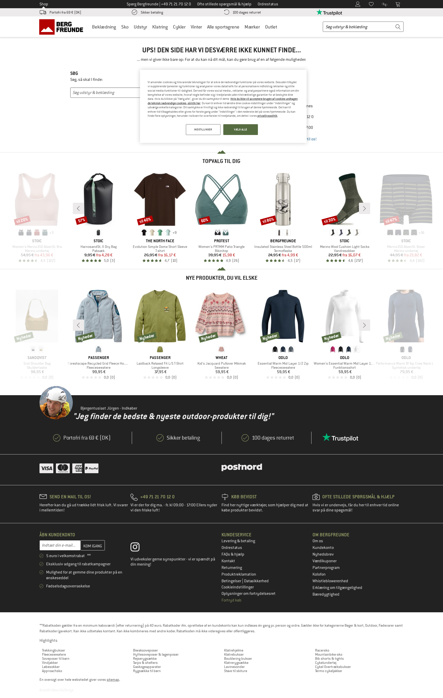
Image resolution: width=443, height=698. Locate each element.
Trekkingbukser (53, 650)
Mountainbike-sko (328, 654)
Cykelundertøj (325, 662)
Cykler (179, 27)
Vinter (196, 27)
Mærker (252, 27)
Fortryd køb (231, 600)
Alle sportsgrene (223, 27)
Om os (318, 541)
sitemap (113, 679)
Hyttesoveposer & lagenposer (156, 654)
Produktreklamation (239, 574)
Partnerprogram (326, 567)
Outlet (271, 27)
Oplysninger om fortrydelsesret (249, 593)
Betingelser (232, 581)
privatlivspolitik (267, 116)
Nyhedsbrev (323, 554)
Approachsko (52, 670)
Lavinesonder (234, 666)
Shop (43, 4)
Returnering (232, 567)
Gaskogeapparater (147, 666)
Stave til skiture (235, 670)
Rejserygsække (145, 658)
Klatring (160, 27)
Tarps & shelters (145, 662)
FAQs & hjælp (233, 554)
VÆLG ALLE (240, 129)
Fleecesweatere (54, 654)
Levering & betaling (238, 541)
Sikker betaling (152, 12)
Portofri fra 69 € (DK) (65, 12)
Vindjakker (50, 662)
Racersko (322, 650)
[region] (223, 106)
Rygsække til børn (147, 670)
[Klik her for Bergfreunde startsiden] (63, 26)
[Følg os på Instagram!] (138, 548)
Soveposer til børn (55, 658)
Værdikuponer (325, 561)
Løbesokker (51, 666)
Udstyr (140, 27)
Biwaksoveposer (145, 650)
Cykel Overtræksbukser (333, 666)
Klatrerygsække (236, 662)
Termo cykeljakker (328, 670)
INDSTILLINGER (203, 129)
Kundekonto (323, 547)
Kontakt (228, 561)
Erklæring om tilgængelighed (337, 587)
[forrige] (78, 208)
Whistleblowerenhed (330, 581)
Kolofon (319, 574)
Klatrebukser (234, 654)
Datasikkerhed (256, 581)
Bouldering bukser (238, 658)
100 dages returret (247, 12)
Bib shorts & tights (329, 658)
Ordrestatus (232, 547)
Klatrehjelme (233, 650)
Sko (125, 27)
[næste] (364, 208)
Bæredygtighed (326, 594)
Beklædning (104, 27)
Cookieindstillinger (238, 587)
